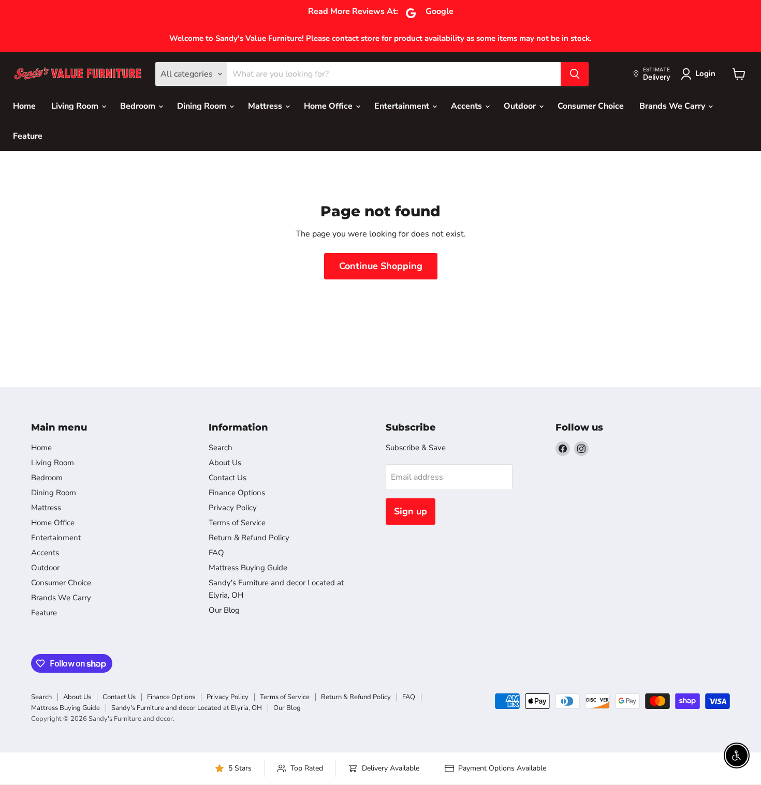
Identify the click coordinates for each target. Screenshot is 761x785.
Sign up (410, 511)
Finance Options (237, 492)
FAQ (216, 552)
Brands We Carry (673, 106)
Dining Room (202, 106)
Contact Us (227, 477)
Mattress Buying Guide (248, 567)
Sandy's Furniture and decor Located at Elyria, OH (186, 708)
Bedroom (138, 106)
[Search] (575, 74)
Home (24, 106)
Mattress (266, 106)
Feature (27, 136)
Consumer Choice (591, 106)
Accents (467, 106)
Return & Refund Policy (249, 537)
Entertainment (402, 106)
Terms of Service (237, 522)
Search (220, 447)
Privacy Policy (233, 507)
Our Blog (224, 610)
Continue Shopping (380, 266)
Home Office (329, 106)
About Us (225, 462)
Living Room (75, 106)
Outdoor (521, 106)
